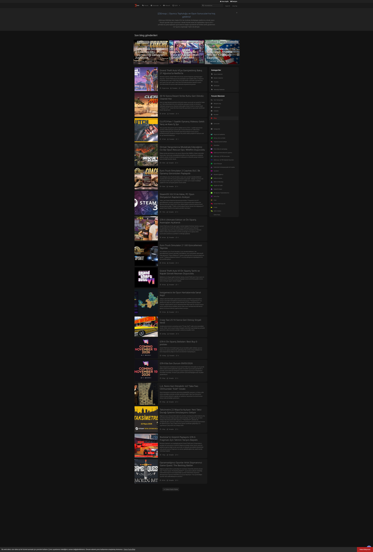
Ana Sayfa (224, 1)
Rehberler (216, 86)
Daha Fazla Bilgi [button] (129, 549)
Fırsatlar (216, 82)
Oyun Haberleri (218, 74)
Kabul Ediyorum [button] (365, 549)
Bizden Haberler (218, 78)
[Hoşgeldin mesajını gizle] (236, 12)
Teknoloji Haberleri (219, 89)
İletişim (234, 1)
